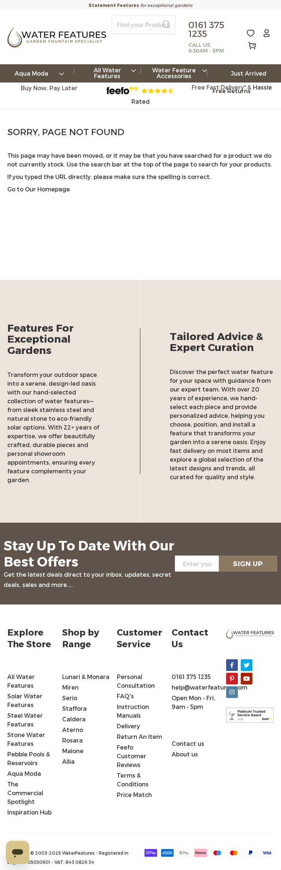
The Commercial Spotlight (25, 793)
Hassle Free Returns (242, 89)
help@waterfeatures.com (209, 687)
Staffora (74, 708)
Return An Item (139, 736)
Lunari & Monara (85, 676)
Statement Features (114, 5)
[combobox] (144, 24)
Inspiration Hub (29, 812)
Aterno (72, 729)
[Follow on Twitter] (246, 665)
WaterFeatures (79, 852)
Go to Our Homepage (38, 189)
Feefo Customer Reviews (131, 756)
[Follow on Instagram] (232, 692)
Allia (68, 761)
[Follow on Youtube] (246, 678)
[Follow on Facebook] (232, 665)
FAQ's (125, 695)
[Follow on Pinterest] (232, 678)
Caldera (74, 719)
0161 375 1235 (191, 676)
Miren (70, 687)
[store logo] (56, 37)
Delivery (128, 725)
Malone (72, 750)
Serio (69, 697)
